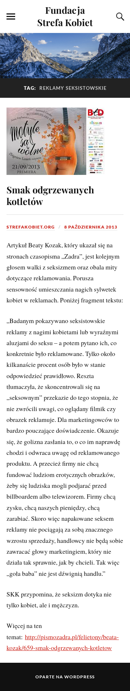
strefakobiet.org (30, 227)
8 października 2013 (90, 227)
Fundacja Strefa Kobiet (65, 16)
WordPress (79, 676)
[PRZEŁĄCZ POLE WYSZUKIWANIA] (119, 16)
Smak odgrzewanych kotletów (50, 195)
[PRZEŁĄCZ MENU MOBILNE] (10, 16)
